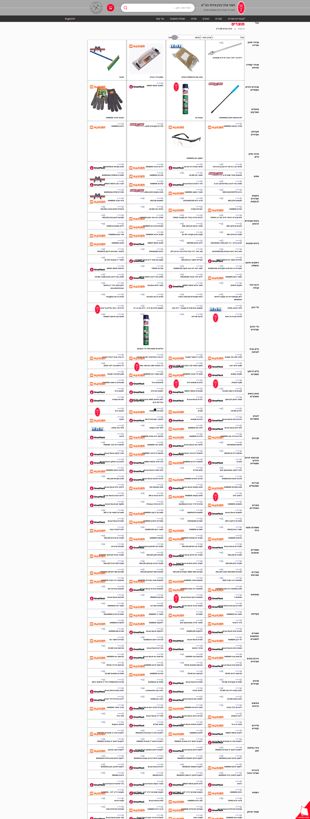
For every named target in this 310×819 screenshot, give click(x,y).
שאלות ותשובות (177, 18)
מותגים (206, 18)
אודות (194, 18)
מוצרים (218, 18)
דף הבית (241, 28)
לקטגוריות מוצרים (236, 18)
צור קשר (160, 18)
